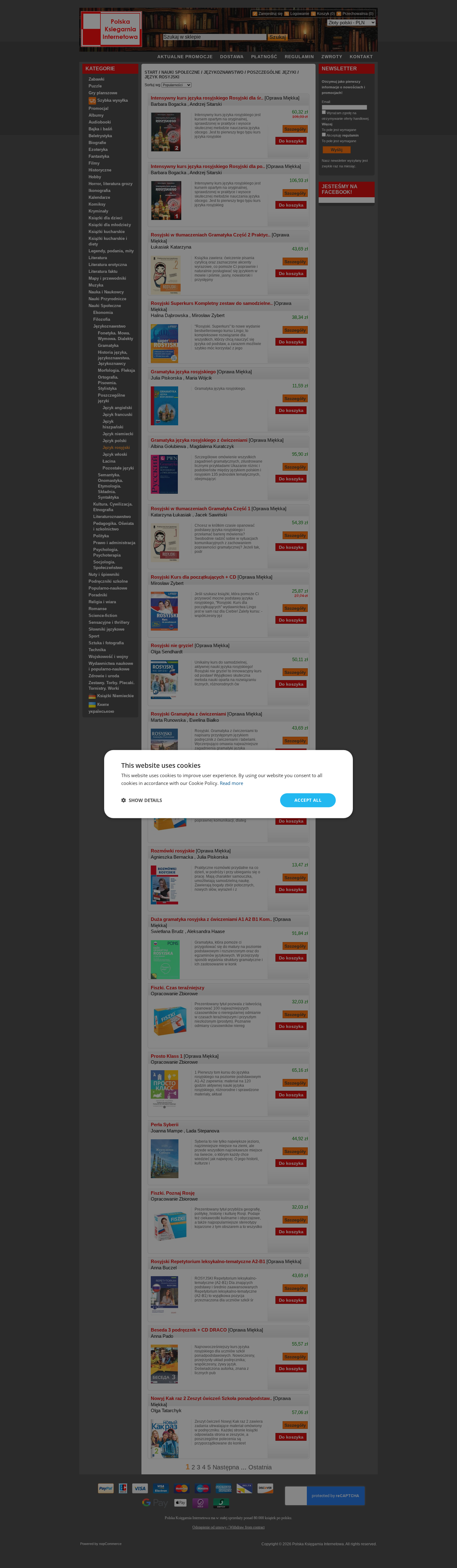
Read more (231, 783)
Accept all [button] (307, 800)
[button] (141, 800)
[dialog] (228, 784)
